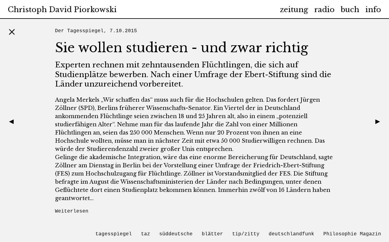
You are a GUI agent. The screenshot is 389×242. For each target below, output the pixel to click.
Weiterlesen (71, 211)
